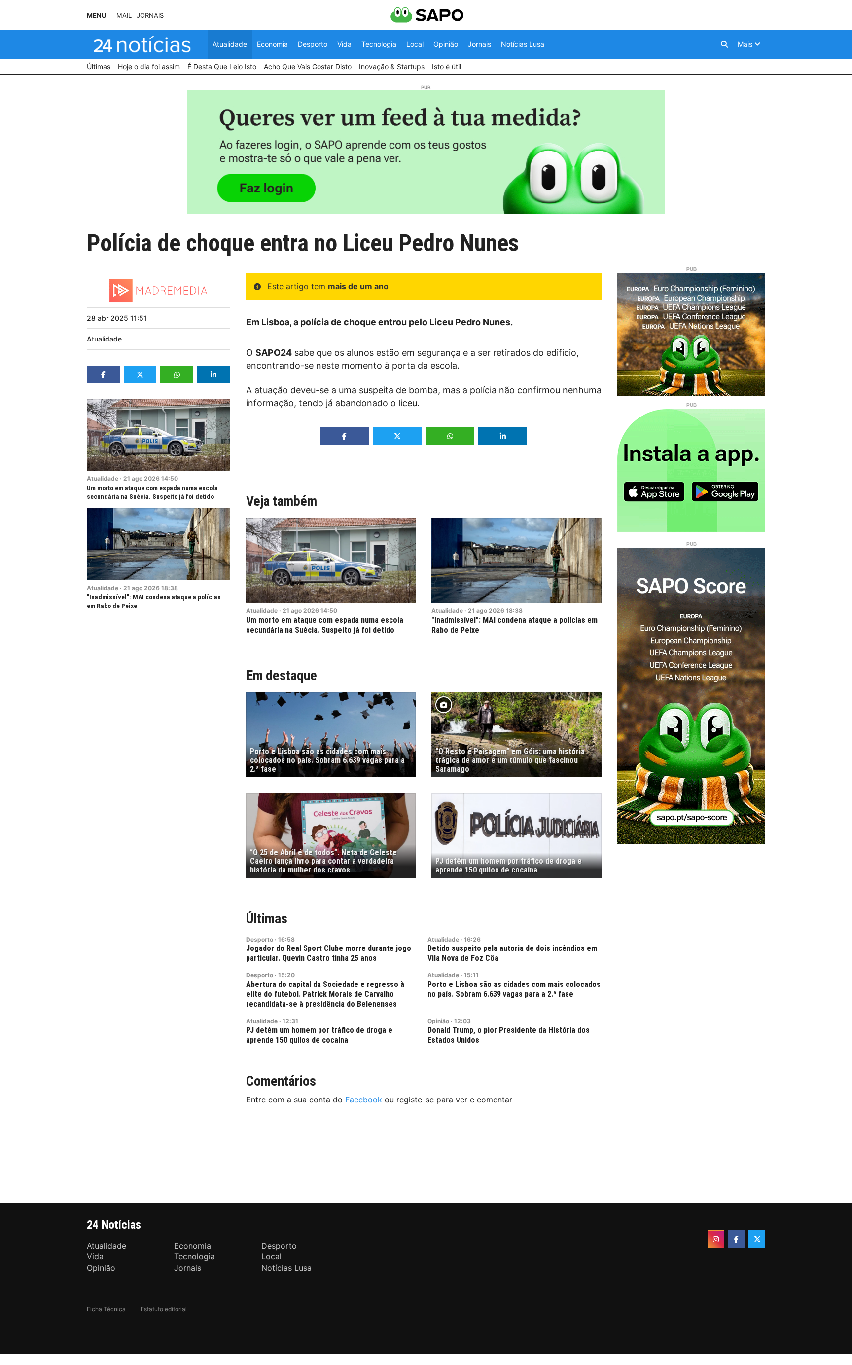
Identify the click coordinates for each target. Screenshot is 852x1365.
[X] (756, 1239)
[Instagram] (716, 1239)
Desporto (259, 939)
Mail (124, 15)
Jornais (150, 15)
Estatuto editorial (164, 1309)
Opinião (438, 1020)
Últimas (266, 918)
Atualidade (104, 339)
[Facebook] (736, 1239)
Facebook (363, 1099)
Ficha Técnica (106, 1309)
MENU (96, 15)
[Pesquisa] (724, 44)
